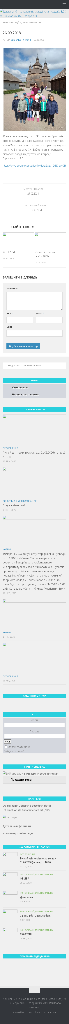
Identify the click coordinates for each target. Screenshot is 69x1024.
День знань (26, 897)
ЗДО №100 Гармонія (21, 39)
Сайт (9, 326)
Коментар (12, 288)
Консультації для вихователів (22, 22)
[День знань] (10, 898)
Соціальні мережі (14, 505)
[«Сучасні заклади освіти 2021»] (50, 239)
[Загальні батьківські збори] (10, 917)
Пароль (34, 731)
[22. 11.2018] (18, 239)
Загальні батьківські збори (35, 915)
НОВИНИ (7, 549)
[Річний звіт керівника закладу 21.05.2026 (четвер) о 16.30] (34, 430)
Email (40, 313)
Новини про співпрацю (18, 833)
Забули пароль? (14, 751)
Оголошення (20, 387)
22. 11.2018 (9, 252)
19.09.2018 (25, 934)
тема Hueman (49, 1012)
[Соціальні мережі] (34, 482)
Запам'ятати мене (19, 747)
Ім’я (9, 313)
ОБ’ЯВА (24, 878)
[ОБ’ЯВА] (10, 879)
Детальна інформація (17, 826)
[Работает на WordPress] (25, 1012)
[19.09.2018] (10, 935)
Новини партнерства (25, 394)
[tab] (34, 780)
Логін (34, 720)
